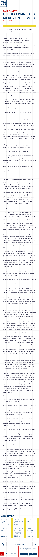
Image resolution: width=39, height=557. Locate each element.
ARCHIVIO (6, 553)
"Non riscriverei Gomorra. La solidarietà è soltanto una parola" (18, 532)
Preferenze (33, 553)
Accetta (24, 553)
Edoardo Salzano (13, 553)
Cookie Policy (28, 555)
